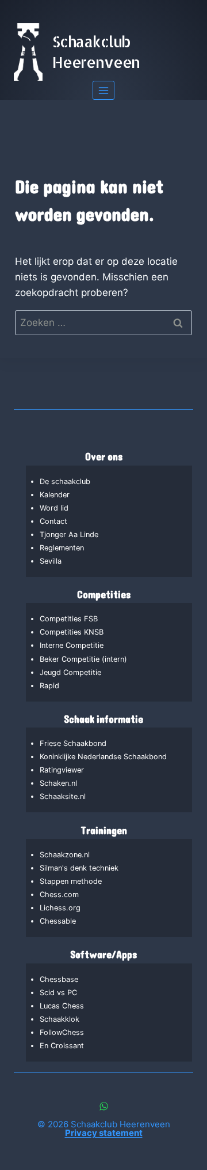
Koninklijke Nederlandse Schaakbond (103, 756)
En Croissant (62, 1045)
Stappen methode (71, 881)
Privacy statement (104, 1132)
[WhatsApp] (103, 1106)
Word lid (54, 508)
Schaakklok (59, 1019)
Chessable (58, 921)
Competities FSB (69, 618)
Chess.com (59, 894)
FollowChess (62, 1032)
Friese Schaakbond (73, 743)
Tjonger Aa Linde (69, 534)
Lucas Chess (62, 1006)
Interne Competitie (71, 645)
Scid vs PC (58, 992)
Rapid (49, 685)
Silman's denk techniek (79, 868)
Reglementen (62, 547)
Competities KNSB (71, 632)
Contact (53, 521)
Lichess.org (60, 907)
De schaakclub (65, 481)
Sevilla (51, 561)
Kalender (55, 494)
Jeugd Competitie (70, 672)
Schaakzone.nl (65, 854)
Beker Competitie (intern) (83, 659)
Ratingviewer (62, 770)
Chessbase (59, 979)
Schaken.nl (58, 783)
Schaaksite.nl (63, 796)
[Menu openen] (104, 90)
